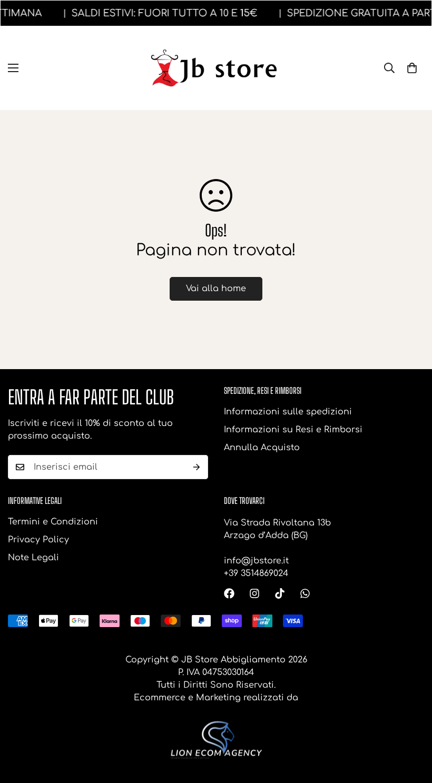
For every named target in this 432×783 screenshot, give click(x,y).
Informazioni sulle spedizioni (288, 412)
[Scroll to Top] (411, 725)
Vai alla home (216, 288)
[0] (412, 68)
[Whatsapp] (305, 593)
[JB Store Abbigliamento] (216, 68)
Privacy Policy (38, 539)
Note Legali (33, 557)
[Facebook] (229, 593)
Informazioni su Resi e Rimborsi (293, 429)
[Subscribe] (196, 467)
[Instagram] (254, 593)
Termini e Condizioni (53, 522)
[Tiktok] (279, 593)
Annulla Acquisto (262, 447)
